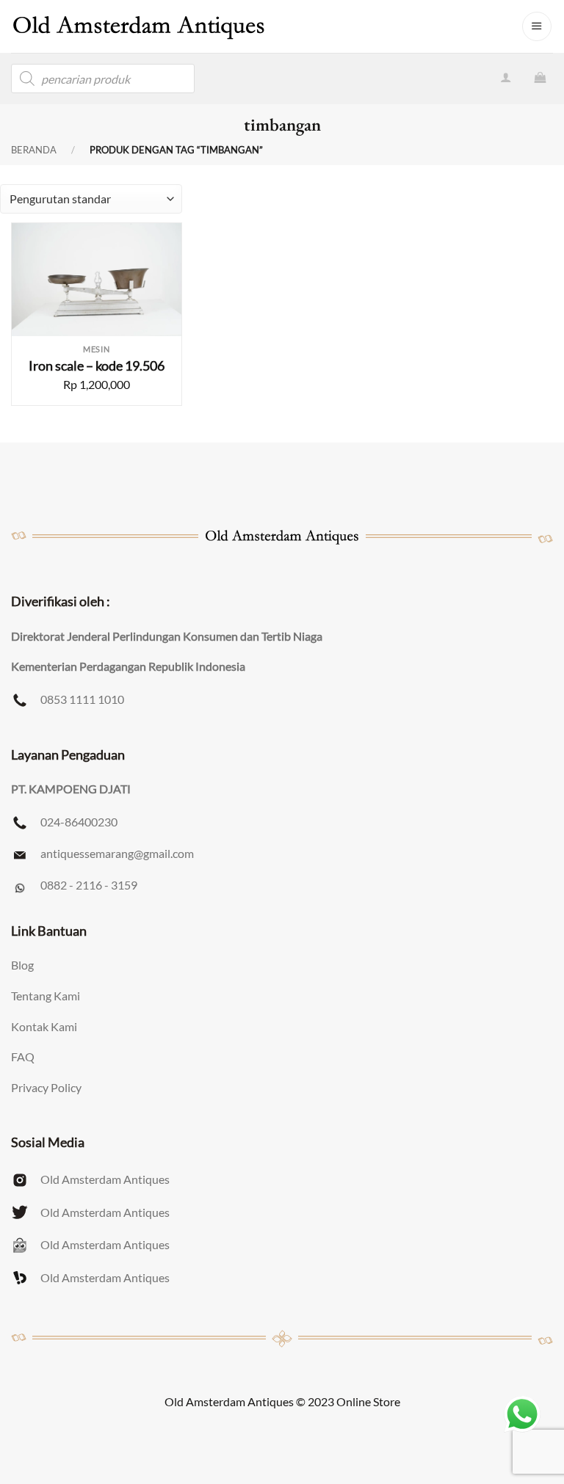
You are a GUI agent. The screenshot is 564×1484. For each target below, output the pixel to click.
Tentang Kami (45, 996)
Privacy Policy (46, 1087)
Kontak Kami (44, 1026)
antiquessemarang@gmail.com (117, 853)
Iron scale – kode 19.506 (96, 365)
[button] (537, 26)
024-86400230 (79, 822)
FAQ (23, 1056)
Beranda (34, 150)
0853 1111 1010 (82, 699)
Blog (22, 965)
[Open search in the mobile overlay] (103, 78)
